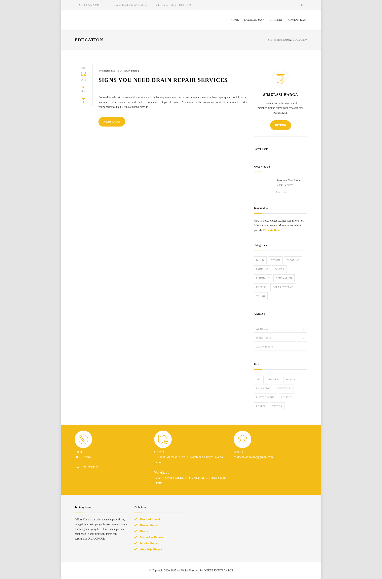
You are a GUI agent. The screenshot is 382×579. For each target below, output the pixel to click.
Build (260, 260)
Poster (261, 406)
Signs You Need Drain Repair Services (163, 80)
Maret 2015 (280, 338)
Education (263, 388)
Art (258, 379)
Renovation (284, 278)
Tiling (260, 296)
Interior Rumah (149, 543)
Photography (265, 397)
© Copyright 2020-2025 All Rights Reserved (174, 570)
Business (274, 379)
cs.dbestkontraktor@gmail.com (131, 4)
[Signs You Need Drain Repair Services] (263, 187)
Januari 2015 (280, 346)
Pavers (279, 269)
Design (123, 70)
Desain (144, 531)
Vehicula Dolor (272, 230)
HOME (235, 19)
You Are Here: (275, 39)
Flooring (292, 260)
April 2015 (280, 329)
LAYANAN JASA (254, 19)
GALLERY (276, 19)
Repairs (261, 287)
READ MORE (111, 121)
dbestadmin (108, 70)
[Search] (302, 5)
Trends (277, 406)
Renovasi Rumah (150, 519)
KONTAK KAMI (297, 19)
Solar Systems (283, 287)
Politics (287, 397)
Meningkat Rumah (151, 537)
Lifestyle (284, 388)
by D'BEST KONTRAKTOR (216, 570)
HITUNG (280, 125)
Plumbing (133, 70)
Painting (262, 269)
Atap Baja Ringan (151, 549)
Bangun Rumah (149, 525)
